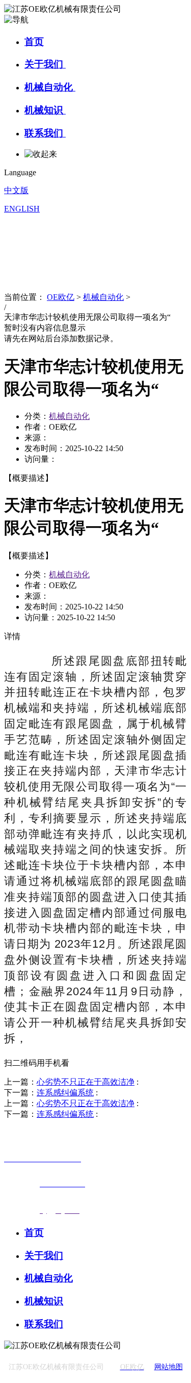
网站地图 (168, 1367)
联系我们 (45, 133)
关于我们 (45, 64)
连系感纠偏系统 (65, 1092)
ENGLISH (22, 208)
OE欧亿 (60, 297)
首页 (34, 41)
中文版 (16, 190)
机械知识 (45, 110)
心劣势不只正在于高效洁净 (85, 1081)
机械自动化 (49, 87)
